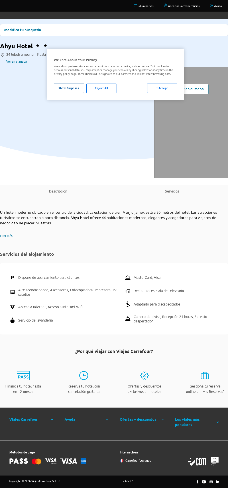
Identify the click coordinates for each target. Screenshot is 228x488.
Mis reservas (145, 6)
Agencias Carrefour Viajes (184, 6)
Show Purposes (69, 88)
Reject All (101, 88)
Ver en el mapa (16, 61)
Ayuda (218, 6)
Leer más (6, 236)
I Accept (162, 88)
